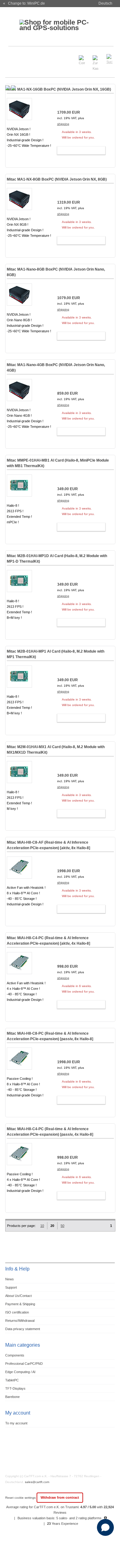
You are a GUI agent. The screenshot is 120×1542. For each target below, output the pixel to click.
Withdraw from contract (60, 1497)
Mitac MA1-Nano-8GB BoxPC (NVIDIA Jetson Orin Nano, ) (56, 272)
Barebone (12, 1397)
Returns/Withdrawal (19, 1320)
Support (11, 1287)
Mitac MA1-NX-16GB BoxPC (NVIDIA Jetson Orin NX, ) (59, 89)
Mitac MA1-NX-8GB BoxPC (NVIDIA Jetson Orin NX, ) (57, 179)
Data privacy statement (22, 1329)
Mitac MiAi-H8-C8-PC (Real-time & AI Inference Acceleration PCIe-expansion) (50, 1036)
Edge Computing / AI (20, 1372)
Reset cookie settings (21, 1497)
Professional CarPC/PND (24, 1363)
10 (42, 1226)
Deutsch (105, 3)
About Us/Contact (18, 1296)
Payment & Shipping (20, 1304)
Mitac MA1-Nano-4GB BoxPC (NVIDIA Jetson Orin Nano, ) (56, 368)
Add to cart (78, 150)
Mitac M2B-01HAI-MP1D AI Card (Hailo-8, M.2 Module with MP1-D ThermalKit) (57, 559)
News (9, 1279)
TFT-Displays (15, 1388)
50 (62, 1226)
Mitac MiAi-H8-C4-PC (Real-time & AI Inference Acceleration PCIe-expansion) (48, 941)
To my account (16, 1423)
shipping (63, 124)
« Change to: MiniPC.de (24, 3)
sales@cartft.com (37, 1482)
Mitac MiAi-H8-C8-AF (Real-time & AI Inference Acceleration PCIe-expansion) (48, 845)
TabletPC (12, 1380)
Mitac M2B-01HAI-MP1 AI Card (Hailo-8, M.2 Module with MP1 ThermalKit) (55, 654)
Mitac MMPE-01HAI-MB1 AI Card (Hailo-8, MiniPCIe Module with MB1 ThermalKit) (58, 463)
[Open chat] (105, 1527)
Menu (13, 56)
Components (14, 1355)
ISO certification (17, 1312)
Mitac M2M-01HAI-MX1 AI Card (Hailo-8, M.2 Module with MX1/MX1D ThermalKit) (56, 750)
